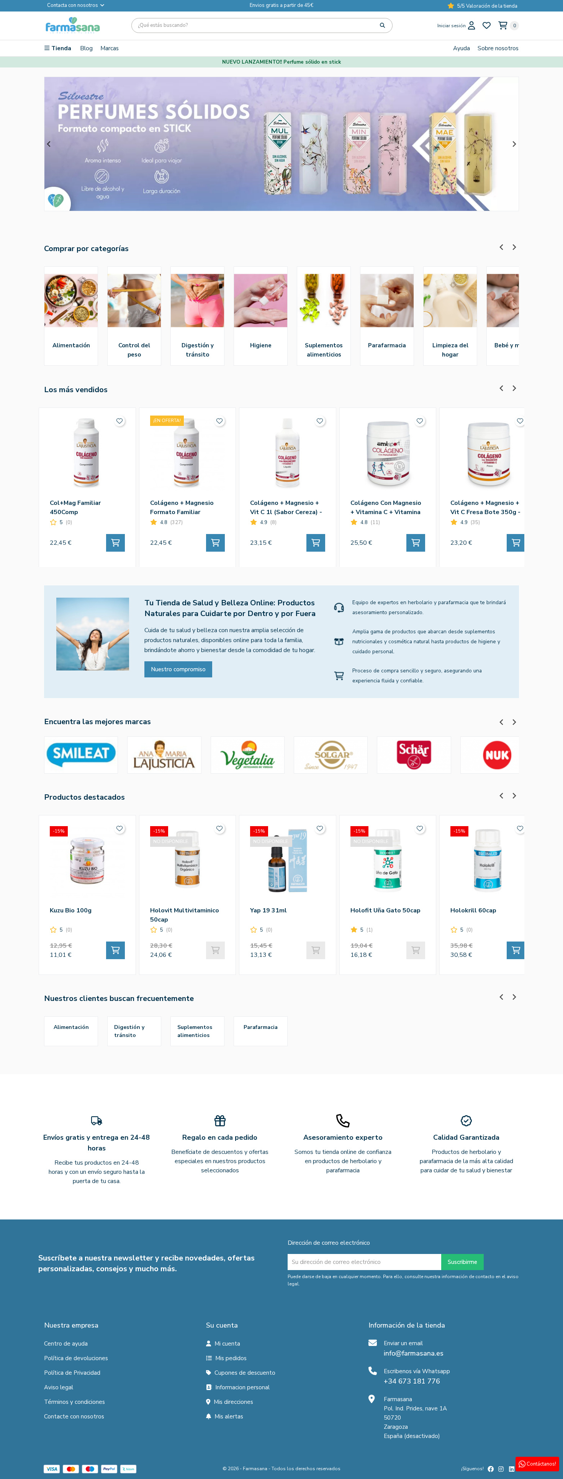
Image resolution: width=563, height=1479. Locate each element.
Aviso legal (58, 1387)
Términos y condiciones (74, 1402)
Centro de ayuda (66, 1344)
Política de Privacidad (72, 1373)
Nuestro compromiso (178, 669)
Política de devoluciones (76, 1358)
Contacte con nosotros (74, 1416)
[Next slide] (514, 144)
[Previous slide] (49, 144)
